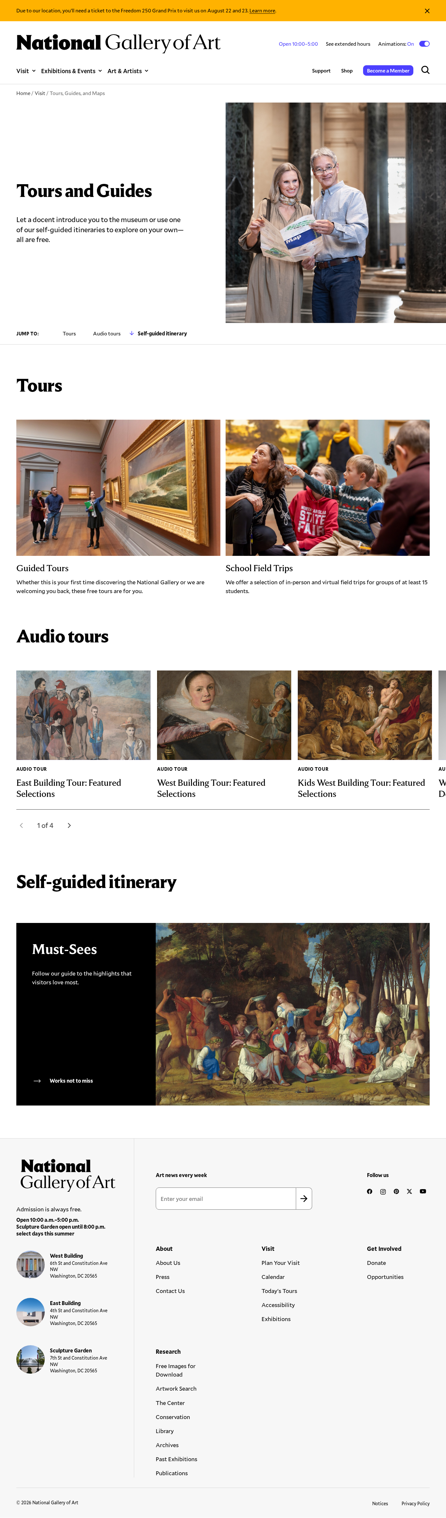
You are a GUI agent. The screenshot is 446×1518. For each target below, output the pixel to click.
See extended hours (348, 43)
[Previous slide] (21, 825)
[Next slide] (69, 825)
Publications (172, 1473)
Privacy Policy (416, 1503)
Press (162, 1277)
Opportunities (385, 1277)
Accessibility (278, 1305)
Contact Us (170, 1291)
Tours (69, 333)
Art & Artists (124, 71)
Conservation (173, 1417)
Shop (347, 70)
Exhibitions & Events (68, 71)
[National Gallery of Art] (66, 1173)
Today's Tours (279, 1291)
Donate (376, 1263)
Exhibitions (276, 1319)
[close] (427, 10)
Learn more (262, 10)
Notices (380, 1503)
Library (165, 1431)
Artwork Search (176, 1388)
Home (23, 92)
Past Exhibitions (176, 1459)
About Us (168, 1263)
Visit (22, 71)
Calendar (273, 1277)
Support (321, 70)
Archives (167, 1445)
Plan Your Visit (281, 1263)
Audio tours (106, 333)
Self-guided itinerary (162, 333)
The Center (170, 1403)
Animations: (396, 43)
